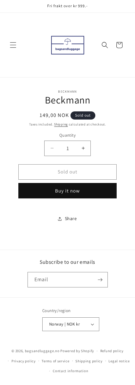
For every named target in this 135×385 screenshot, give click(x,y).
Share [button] (71, 218)
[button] (13, 45)
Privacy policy (23, 361)
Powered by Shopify (77, 351)
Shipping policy (89, 361)
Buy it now (67, 191)
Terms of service (55, 361)
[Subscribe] (100, 279)
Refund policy (112, 351)
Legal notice (118, 361)
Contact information (70, 371)
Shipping (61, 124)
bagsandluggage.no (42, 351)
